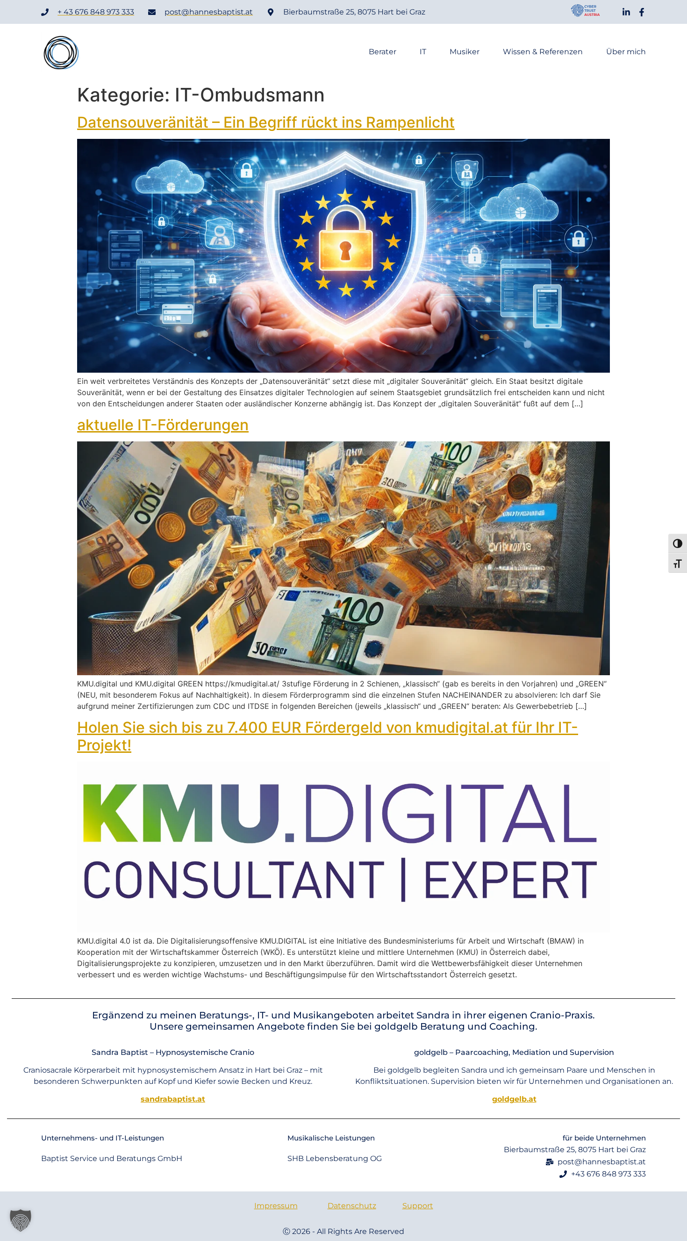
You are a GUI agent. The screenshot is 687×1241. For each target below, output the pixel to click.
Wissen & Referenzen (543, 52)
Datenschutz (352, 1205)
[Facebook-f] (641, 12)
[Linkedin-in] (626, 12)
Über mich (626, 52)
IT (423, 52)
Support (417, 1205)
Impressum (276, 1205)
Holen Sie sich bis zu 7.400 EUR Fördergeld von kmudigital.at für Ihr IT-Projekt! (327, 736)
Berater (382, 52)
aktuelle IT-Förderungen (163, 425)
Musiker (464, 52)
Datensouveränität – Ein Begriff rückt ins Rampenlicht (266, 122)
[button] (20, 1220)
